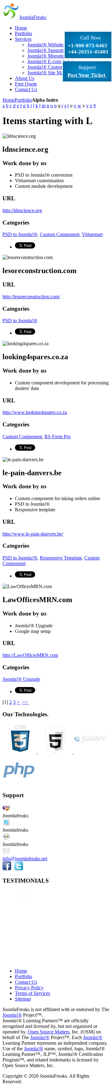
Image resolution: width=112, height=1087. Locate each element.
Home (8, 100)
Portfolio (23, 100)
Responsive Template (61, 557)
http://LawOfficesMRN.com (30, 655)
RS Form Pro (57, 436)
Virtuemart (92, 234)
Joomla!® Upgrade (21, 679)
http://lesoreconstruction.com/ (31, 296)
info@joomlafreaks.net (24, 858)
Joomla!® (12, 1015)
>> (25, 702)
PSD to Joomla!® (19, 234)
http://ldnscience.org (22, 210)
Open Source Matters (48, 1031)
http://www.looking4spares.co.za (34, 412)
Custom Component (59, 234)
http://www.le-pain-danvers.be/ (32, 534)
